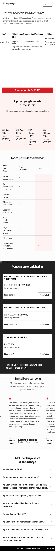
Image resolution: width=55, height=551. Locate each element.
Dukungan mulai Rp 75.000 (27, 90)
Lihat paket (47, 548)
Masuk (48, 4)
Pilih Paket (44, 295)
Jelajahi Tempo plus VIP (17, 368)
